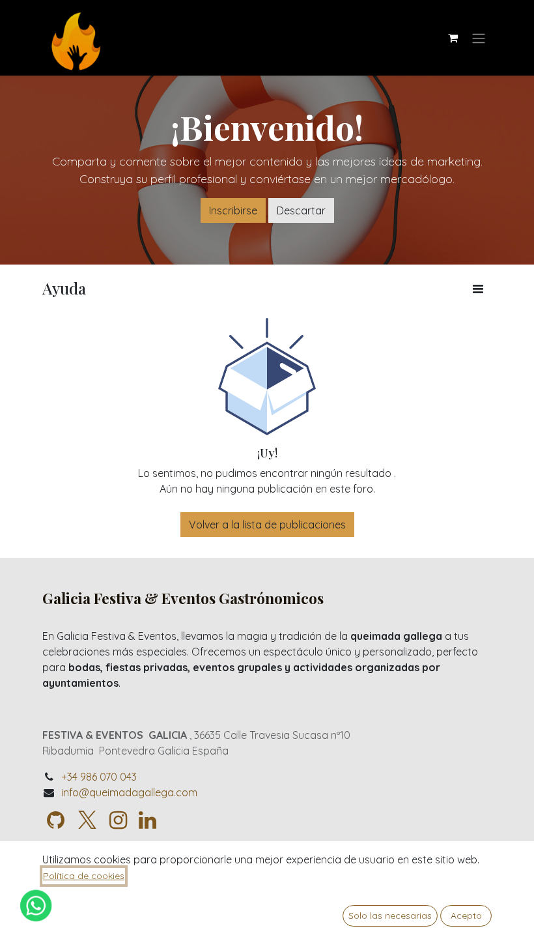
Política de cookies (83, 876)
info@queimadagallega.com (129, 792)
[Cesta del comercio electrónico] (453, 38)
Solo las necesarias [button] (390, 915)
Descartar (301, 210)
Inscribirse (233, 210)
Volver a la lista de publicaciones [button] (267, 524)
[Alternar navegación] (479, 37)
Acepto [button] (466, 915)
